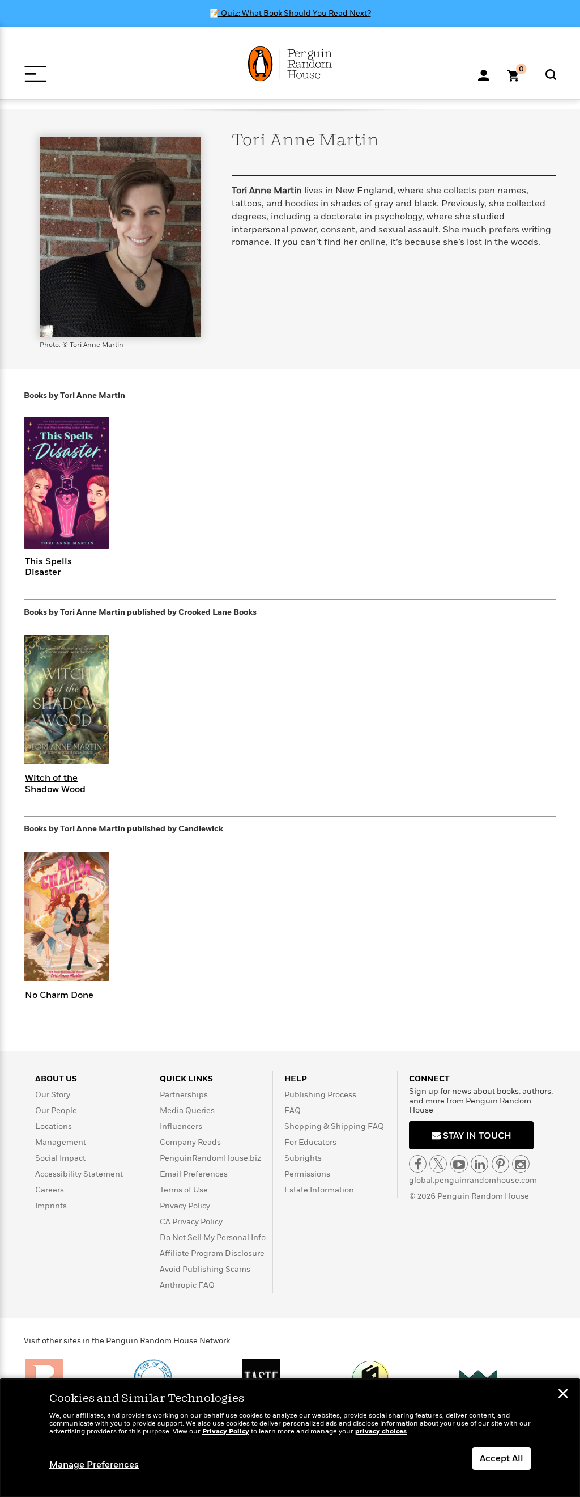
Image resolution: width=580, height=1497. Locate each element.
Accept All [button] (501, 1458)
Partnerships (184, 1094)
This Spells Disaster (48, 566)
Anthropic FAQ (187, 1285)
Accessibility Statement (79, 1174)
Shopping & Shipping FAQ (334, 1126)
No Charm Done (59, 995)
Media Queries (187, 1110)
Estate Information (319, 1190)
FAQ (292, 1110)
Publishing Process (320, 1094)
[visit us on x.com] (438, 1164)
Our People (56, 1110)
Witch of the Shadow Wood (55, 783)
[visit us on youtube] (459, 1164)
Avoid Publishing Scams (205, 1269)
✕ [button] (563, 1395)
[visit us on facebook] (418, 1164)
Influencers (181, 1126)
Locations (53, 1126)
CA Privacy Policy (191, 1221)
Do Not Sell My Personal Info (213, 1237)
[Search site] (550, 74)
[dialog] (290, 1438)
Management (60, 1142)
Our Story (52, 1094)
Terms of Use (184, 1190)
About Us (56, 1078)
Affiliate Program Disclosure (212, 1253)
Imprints (51, 1205)
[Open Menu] (35, 74)
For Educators (310, 1142)
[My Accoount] (483, 74)
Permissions (307, 1174)
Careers (49, 1190)
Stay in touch (476, 1136)
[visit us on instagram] (521, 1164)
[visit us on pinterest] (500, 1164)
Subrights (303, 1158)
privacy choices (381, 1431)
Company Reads (190, 1142)
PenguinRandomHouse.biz (210, 1158)
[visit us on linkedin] (479, 1164)
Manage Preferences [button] (94, 1465)
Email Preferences (194, 1174)
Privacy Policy (185, 1205)
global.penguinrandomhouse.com (473, 1180)
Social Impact (60, 1158)
